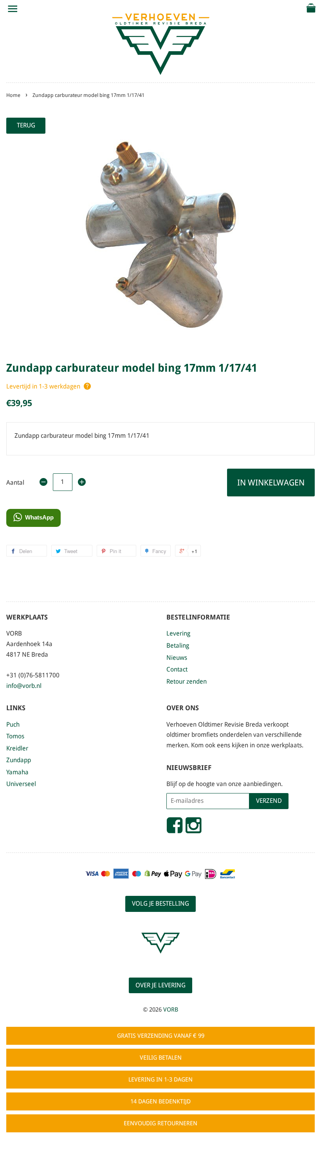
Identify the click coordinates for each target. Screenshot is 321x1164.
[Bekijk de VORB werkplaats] (160, 960)
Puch (13, 724)
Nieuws (176, 657)
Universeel (21, 784)
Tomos (15, 736)
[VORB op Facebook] (174, 828)
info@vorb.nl (23, 685)
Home (13, 95)
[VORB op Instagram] (193, 828)
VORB (170, 1009)
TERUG (26, 125)
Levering (178, 633)
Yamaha (17, 772)
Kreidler (17, 748)
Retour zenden (186, 681)
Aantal (15, 482)
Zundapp (18, 760)
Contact (177, 669)
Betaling (177, 645)
